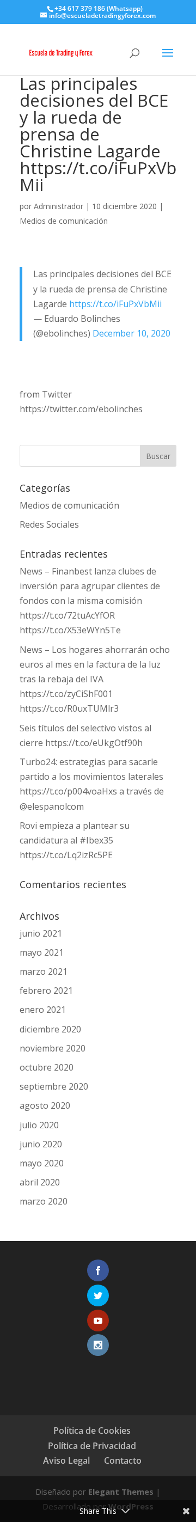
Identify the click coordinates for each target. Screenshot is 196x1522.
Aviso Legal (66, 1460)
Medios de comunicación (64, 221)
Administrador (58, 206)
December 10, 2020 (131, 333)
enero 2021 (43, 1010)
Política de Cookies (92, 1431)
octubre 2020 (47, 1067)
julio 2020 (39, 1125)
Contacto (123, 1460)
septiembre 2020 (54, 1086)
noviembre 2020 (52, 1048)
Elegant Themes (121, 1491)
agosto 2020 (45, 1105)
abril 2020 (40, 1182)
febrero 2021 (46, 991)
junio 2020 (41, 1144)
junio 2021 (41, 933)
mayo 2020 (42, 1163)
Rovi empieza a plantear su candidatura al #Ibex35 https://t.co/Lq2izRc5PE (75, 840)
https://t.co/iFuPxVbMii (115, 304)
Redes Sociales (49, 524)
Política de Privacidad (92, 1446)
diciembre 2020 (50, 1029)
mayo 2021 (42, 952)
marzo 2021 (44, 971)
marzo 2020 (44, 1201)
